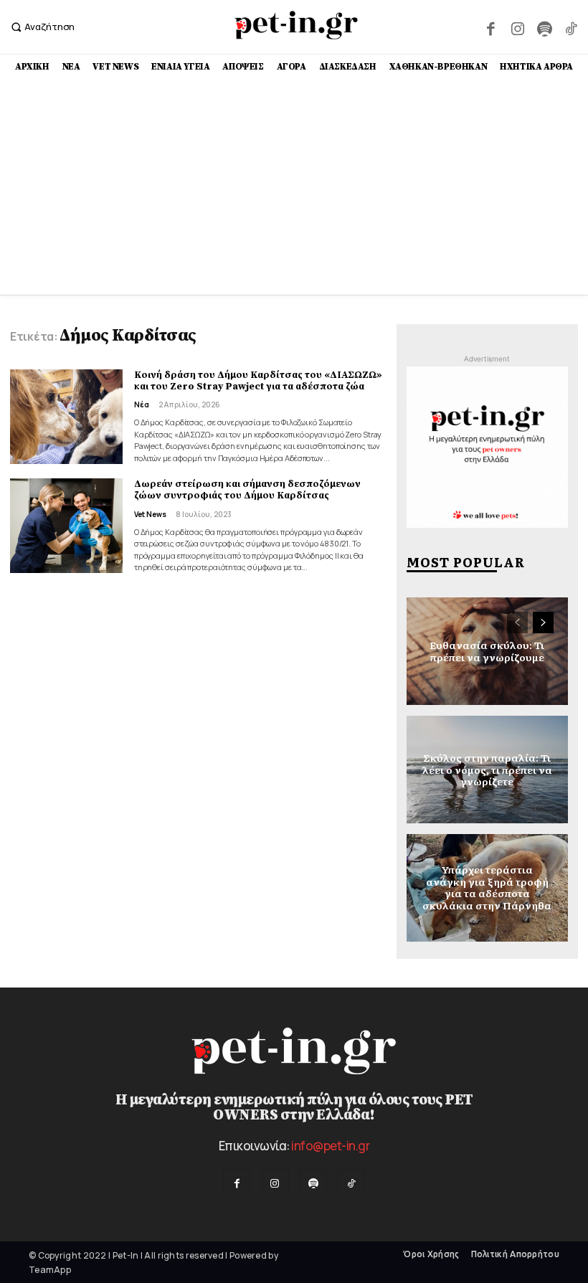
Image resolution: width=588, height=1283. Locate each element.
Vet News (150, 514)
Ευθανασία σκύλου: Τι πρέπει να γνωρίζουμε (487, 651)
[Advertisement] (294, 187)
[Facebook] (491, 27)
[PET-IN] (296, 25)
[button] (41, 27)
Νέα (141, 404)
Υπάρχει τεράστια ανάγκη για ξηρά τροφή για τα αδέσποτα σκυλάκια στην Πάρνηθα (486, 887)
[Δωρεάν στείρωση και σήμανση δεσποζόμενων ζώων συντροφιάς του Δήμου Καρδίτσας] (66, 525)
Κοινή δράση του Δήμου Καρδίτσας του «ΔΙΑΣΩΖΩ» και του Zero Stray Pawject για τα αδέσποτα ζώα (258, 381)
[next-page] (543, 622)
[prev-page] (517, 622)
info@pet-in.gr (330, 1145)
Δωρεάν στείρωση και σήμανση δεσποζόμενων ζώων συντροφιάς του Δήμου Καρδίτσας (247, 490)
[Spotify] (544, 27)
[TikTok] (571, 27)
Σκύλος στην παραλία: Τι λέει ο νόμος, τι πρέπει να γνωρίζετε (487, 769)
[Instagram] (517, 27)
